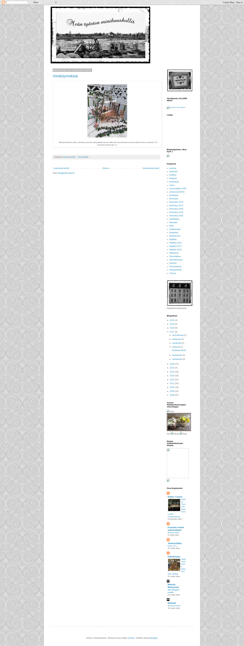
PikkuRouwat (174, 557)
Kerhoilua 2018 (176, 209)
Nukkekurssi (174, 236)
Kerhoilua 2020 (176, 216)
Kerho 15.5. (172, 546)
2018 (172, 328)
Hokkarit (173, 178)
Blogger (154, 638)
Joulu (171, 185)
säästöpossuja (175, 260)
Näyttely (173, 239)
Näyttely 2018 (175, 249)
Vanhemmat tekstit (151, 168)
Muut (171, 226)
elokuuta (176, 347)
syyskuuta (177, 343)
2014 (172, 372)
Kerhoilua (173, 199)
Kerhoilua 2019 (176, 212)
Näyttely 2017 (175, 246)
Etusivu (106, 168)
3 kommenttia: (83, 157)
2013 (172, 375)
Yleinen (172, 273)
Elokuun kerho (173, 533)
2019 (172, 324)
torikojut (172, 263)
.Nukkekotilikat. (175, 543)
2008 (172, 395)
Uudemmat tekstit (61, 168)
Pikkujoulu (174, 253)
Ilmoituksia (174, 182)
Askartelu (173, 171)
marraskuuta (178, 335)
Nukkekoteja (175, 229)
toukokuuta (177, 355)
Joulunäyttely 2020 (177, 188)
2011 (172, 383)
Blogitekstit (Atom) (66, 173)
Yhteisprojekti (175, 270)
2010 (172, 387)
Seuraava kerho (174, 606)
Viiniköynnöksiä (65, 76)
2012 (172, 379)
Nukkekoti (173, 232)
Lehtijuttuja (174, 219)
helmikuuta (177, 359)
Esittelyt (172, 175)
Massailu (173, 222)
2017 (172, 332)
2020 (172, 320)
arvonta (172, 168)
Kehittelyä (173, 195)
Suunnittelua (175, 256)
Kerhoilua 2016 (176, 202)
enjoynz (131, 638)
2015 (172, 368)
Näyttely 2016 (175, 243)
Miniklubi (172, 603)
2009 (172, 391)
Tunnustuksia (175, 266)
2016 (172, 364)
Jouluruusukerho (177, 192)
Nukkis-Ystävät (175, 497)
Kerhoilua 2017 (176, 205)
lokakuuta (176, 339)
